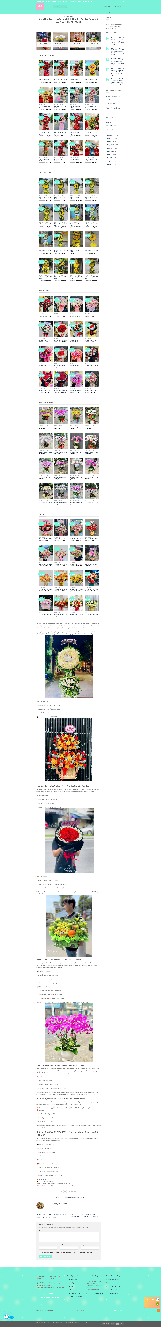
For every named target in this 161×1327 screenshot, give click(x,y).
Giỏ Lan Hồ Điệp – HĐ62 (91, 427)
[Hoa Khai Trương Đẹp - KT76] (76, 148)
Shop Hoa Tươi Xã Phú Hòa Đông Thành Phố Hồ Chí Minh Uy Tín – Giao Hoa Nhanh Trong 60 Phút (117, 41)
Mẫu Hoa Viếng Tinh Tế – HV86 (61, 198)
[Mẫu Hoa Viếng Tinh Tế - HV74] (61, 266)
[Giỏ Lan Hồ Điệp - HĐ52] (61, 491)
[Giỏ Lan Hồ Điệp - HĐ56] (61, 466)
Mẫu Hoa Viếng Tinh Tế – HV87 (45, 198)
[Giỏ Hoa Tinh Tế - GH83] (76, 578)
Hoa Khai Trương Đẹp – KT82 (45, 133)
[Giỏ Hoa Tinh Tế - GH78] (92, 603)
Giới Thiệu (61, 12)
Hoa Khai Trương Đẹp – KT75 (91, 160)
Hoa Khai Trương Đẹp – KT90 (45, 80)
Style (107, 122)
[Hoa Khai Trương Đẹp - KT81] (61, 121)
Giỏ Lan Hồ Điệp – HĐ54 (91, 477)
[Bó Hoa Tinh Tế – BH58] (76, 329)
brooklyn (109, 108)
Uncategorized (68, 16)
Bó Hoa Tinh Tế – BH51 (60, 390)
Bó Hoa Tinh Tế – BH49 (91, 390)
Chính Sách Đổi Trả (76, 12)
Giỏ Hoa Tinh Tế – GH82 (91, 589)
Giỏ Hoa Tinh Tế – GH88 (60, 564)
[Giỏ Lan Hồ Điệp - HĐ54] (92, 466)
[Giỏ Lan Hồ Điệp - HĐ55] (76, 466)
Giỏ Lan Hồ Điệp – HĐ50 (91, 502)
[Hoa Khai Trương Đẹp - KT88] (76, 68)
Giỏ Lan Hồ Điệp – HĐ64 (60, 427)
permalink (81, 1197)
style (119, 108)
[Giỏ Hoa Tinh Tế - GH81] (46, 603)
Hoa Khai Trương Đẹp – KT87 (91, 80)
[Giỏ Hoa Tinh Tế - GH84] (61, 578)
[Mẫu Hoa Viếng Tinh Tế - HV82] (61, 212)
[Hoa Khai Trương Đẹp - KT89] (61, 68)
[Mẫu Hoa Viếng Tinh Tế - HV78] (61, 239)
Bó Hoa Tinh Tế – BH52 (45, 390)
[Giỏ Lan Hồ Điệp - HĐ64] (61, 415)
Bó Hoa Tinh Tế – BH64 (45, 315)
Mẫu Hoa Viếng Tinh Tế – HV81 (76, 224)
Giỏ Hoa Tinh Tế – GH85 (45, 589)
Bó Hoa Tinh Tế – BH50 (76, 390)
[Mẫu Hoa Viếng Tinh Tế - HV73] (76, 266)
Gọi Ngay (152, 1304)
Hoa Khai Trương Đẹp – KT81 (60, 133)
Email (61, 1245)
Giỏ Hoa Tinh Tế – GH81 (45, 614)
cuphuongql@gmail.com (77, 27)
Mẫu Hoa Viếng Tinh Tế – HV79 (45, 251)
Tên (40, 1245)
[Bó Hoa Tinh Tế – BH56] (46, 354)
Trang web (84, 1245)
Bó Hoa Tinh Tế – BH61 (91, 315)
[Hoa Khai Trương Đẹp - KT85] (61, 95)
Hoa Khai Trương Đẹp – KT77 (60, 160)
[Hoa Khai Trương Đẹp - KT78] (46, 148)
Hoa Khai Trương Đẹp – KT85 (60, 106)
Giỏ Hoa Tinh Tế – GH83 (76, 589)
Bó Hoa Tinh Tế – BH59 (60, 340)
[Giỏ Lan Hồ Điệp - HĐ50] (92, 491)
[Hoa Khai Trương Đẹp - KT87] (92, 68)
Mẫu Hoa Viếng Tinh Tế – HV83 (45, 224)
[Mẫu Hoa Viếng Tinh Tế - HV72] (92, 266)
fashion (114, 108)
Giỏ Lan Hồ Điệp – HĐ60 (60, 452)
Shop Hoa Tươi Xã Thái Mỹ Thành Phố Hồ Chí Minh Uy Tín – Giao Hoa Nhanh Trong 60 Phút (117, 72)
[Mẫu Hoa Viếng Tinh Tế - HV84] (92, 186)
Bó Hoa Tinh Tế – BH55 (60, 365)
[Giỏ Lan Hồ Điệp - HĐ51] (76, 491)
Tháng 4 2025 (110, 148)
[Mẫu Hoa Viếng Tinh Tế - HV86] (61, 186)
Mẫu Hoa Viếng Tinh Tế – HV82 (61, 224)
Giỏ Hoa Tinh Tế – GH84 (60, 589)
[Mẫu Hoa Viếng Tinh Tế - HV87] (46, 186)
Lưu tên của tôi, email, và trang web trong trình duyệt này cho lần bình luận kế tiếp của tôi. (66, 1252)
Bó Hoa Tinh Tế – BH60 (45, 340)
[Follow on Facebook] (118, 1)
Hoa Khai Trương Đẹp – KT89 (60, 80)
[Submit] (65, 6)
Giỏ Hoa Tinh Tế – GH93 (45, 539)
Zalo (12, 1317)
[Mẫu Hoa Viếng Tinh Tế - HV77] (76, 239)
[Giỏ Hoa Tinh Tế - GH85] (46, 578)
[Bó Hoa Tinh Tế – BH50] (76, 379)
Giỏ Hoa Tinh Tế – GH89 (45, 564)
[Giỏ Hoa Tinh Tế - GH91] (76, 527)
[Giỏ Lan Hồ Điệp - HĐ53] (46, 491)
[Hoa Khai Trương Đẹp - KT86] (46, 95)
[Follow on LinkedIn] (83, 1310)
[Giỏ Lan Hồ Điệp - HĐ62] (92, 415)
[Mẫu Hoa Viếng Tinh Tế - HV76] (92, 239)
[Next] (101, 41)
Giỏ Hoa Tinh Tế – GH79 (76, 614)
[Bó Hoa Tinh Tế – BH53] (92, 354)
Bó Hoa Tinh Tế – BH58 (76, 340)
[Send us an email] (123, 1)
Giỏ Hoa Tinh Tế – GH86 (91, 564)
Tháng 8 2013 (110, 164)
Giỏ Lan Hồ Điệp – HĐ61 (45, 452)
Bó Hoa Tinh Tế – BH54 (76, 365)
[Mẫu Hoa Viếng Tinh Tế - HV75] (46, 266)
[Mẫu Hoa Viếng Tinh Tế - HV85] (76, 186)
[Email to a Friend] (69, 1191)
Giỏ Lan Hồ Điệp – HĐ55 (76, 477)
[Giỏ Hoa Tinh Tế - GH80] (61, 603)
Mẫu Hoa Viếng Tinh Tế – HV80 (92, 224)
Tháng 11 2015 (110, 151)
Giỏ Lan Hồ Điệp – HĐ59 (76, 452)
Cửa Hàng (53, 12)
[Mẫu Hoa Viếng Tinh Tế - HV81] (76, 212)
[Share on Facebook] (62, 1191)
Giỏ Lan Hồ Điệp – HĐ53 (45, 502)
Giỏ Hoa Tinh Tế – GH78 (91, 614)
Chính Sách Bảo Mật (104, 12)
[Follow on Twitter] (122, 1)
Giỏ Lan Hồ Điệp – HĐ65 (45, 427)
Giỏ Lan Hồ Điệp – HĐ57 (45, 477)
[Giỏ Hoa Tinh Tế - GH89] (46, 553)
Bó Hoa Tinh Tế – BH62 (76, 315)
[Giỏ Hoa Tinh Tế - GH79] (76, 603)
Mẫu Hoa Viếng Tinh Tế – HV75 (45, 277)
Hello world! (113, 99)
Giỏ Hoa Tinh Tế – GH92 (60, 539)
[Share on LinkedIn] (75, 1191)
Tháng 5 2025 (110, 145)
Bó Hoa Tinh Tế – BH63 (60, 315)
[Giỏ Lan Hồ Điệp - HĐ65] (46, 415)
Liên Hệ (67, 12)
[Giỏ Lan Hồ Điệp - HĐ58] (92, 441)
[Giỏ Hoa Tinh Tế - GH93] (46, 527)
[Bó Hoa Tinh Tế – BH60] (46, 329)
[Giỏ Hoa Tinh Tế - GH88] (61, 553)
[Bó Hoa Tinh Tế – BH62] (76, 304)
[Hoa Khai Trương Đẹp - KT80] (76, 121)
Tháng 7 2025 (110, 138)
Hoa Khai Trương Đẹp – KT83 (91, 106)
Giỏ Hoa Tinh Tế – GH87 (76, 564)
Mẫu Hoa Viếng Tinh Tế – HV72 (92, 277)
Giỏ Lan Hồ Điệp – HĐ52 (60, 502)
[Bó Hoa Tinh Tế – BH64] (46, 304)
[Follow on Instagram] (120, 1)
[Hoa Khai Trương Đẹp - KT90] (46, 68)
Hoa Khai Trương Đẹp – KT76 (76, 160)
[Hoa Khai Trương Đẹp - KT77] (61, 148)
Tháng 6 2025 (110, 141)
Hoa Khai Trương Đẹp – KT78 (45, 160)
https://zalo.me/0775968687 (94, 1294)
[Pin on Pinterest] (72, 1191)
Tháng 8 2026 (110, 135)
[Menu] (38, 12)
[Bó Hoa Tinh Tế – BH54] (76, 354)
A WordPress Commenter (113, 96)
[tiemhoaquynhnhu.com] (43, 6)
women (108, 111)
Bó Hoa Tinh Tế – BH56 (45, 365)
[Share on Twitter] (65, 1191)
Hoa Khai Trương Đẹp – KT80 (76, 133)
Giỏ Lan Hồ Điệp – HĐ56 (60, 477)
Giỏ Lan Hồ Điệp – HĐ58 (91, 452)
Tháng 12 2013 (110, 161)
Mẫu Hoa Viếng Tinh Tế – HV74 (61, 277)
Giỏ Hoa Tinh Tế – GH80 (60, 614)
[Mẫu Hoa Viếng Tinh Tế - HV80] (92, 212)
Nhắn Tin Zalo (150, 1299)
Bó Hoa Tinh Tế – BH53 (91, 365)
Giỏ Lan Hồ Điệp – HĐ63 (76, 427)
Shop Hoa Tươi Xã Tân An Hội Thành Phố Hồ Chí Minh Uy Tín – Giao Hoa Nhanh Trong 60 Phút (117, 82)
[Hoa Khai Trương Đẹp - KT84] (76, 95)
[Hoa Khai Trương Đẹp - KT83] (92, 95)
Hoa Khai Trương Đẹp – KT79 (91, 133)
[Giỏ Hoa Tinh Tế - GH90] (92, 527)
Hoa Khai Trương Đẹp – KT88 (76, 80)
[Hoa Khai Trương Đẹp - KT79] (92, 121)
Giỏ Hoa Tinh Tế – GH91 (76, 539)
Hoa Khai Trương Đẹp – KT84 (76, 106)
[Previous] (36, 41)
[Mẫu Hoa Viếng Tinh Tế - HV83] (46, 212)
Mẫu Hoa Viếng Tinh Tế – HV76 (92, 251)
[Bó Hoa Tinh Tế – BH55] (61, 354)
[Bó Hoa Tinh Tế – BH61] (92, 304)
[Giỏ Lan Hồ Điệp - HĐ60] (61, 441)
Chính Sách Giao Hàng (90, 12)
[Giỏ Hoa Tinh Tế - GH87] (76, 553)
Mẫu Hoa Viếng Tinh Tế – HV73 (76, 277)
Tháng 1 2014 (110, 157)
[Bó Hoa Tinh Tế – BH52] (46, 379)
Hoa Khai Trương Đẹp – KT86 (45, 106)
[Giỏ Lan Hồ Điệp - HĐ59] (76, 441)
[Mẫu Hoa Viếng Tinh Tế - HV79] (46, 239)
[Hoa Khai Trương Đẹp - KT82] (46, 121)
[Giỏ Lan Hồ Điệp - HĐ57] (46, 466)
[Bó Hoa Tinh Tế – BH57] (92, 329)
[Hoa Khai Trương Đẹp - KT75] (92, 148)
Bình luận (42, 1230)
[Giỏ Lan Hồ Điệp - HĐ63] (76, 415)
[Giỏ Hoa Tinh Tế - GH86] (92, 553)
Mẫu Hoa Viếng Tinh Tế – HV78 (61, 251)
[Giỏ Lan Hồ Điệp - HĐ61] (46, 441)
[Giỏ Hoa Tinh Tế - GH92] (61, 527)
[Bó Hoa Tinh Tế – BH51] (61, 379)
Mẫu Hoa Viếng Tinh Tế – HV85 (76, 198)
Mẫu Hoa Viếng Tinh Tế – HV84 (92, 198)
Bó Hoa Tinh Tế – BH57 (91, 340)
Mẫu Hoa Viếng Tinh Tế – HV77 (76, 251)
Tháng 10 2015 (110, 154)
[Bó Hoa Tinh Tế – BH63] (61, 304)
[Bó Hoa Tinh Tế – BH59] (61, 329)
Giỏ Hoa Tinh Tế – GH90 (91, 539)
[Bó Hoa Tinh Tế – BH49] (92, 379)
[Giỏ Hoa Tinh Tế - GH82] (92, 578)
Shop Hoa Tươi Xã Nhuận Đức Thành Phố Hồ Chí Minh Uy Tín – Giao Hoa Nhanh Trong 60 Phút (117, 51)
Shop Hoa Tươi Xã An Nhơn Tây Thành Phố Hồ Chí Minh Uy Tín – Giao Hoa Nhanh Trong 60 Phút (117, 62)
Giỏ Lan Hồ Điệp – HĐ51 (76, 502)
